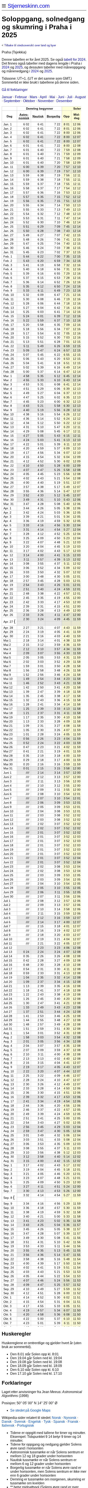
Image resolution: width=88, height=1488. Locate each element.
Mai (52, 97)
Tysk (47, 1421)
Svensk (20, 1421)
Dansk (7, 1421)
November (46, 101)
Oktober (29, 101)
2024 (5, 67)
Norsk (56, 1418)
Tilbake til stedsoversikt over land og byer (30, 45)
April (43, 97)
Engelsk (34, 1421)
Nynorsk (70, 1418)
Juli (69, 97)
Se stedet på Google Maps (30, 1410)
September (12, 101)
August (80, 97)
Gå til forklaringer (15, 90)
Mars (33, 97)
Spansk (59, 1421)
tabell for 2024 (74, 59)
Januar (7, 97)
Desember (64, 101)
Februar (21, 97)
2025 (19, 67)
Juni (61, 97)
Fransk (73, 1421)
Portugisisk (25, 1425)
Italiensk (8, 1425)
